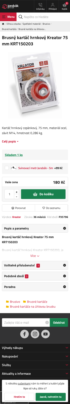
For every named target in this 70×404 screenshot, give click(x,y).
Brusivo (46, 24)
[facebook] (24, 334)
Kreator (16, 217)
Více (33, 255)
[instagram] (35, 334)
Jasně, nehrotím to (50, 397)
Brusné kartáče (9, 29)
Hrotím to (19, 397)
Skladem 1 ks (14, 154)
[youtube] (45, 334)
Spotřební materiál (32, 24)
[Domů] (4, 23)
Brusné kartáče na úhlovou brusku (33, 306)
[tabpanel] (35, 241)
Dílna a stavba (14, 24)
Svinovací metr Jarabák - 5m (35, 168)
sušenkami (24, 383)
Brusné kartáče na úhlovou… (32, 29)
